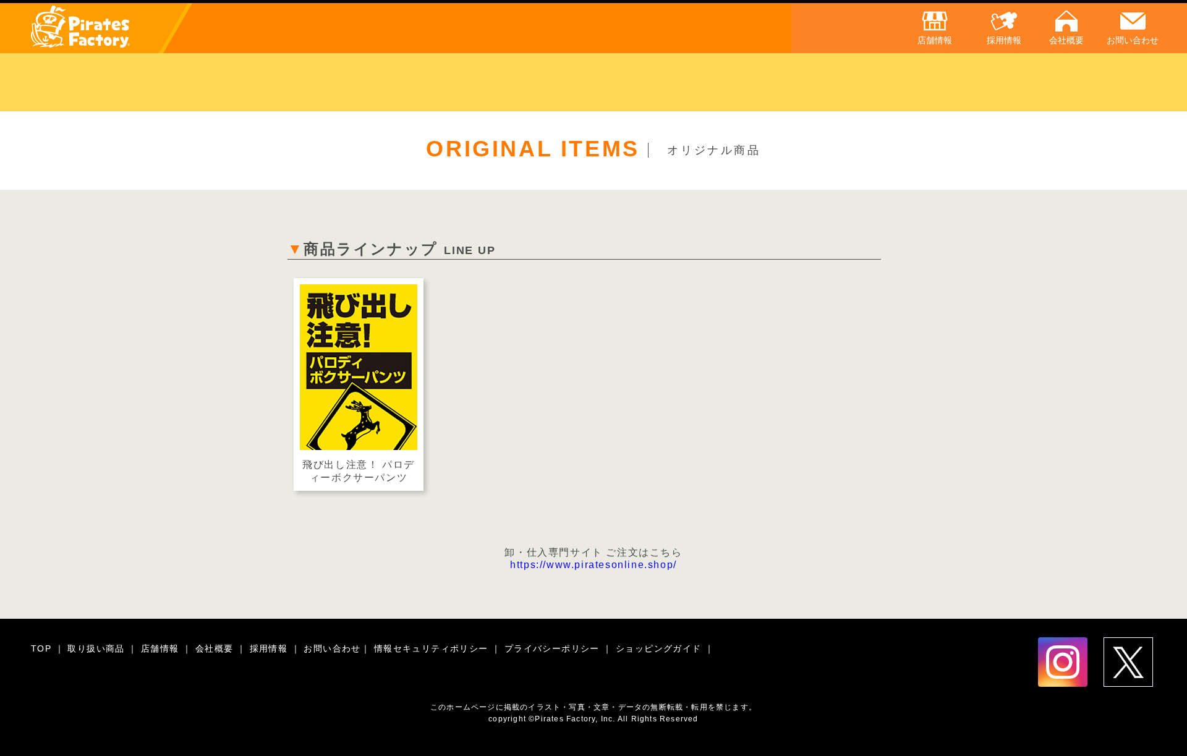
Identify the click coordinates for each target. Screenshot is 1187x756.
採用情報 (270, 648)
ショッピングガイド (660, 648)
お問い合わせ (332, 648)
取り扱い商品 (97, 648)
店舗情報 (161, 648)
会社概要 (216, 648)
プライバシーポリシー (553, 648)
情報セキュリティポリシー (432, 648)
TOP (43, 648)
